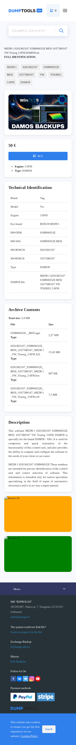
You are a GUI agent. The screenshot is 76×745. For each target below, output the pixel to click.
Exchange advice (20, 646)
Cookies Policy (29, 736)
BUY (40, 156)
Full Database (18, 661)
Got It (48, 729)
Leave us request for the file (26, 632)
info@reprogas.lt (20, 616)
